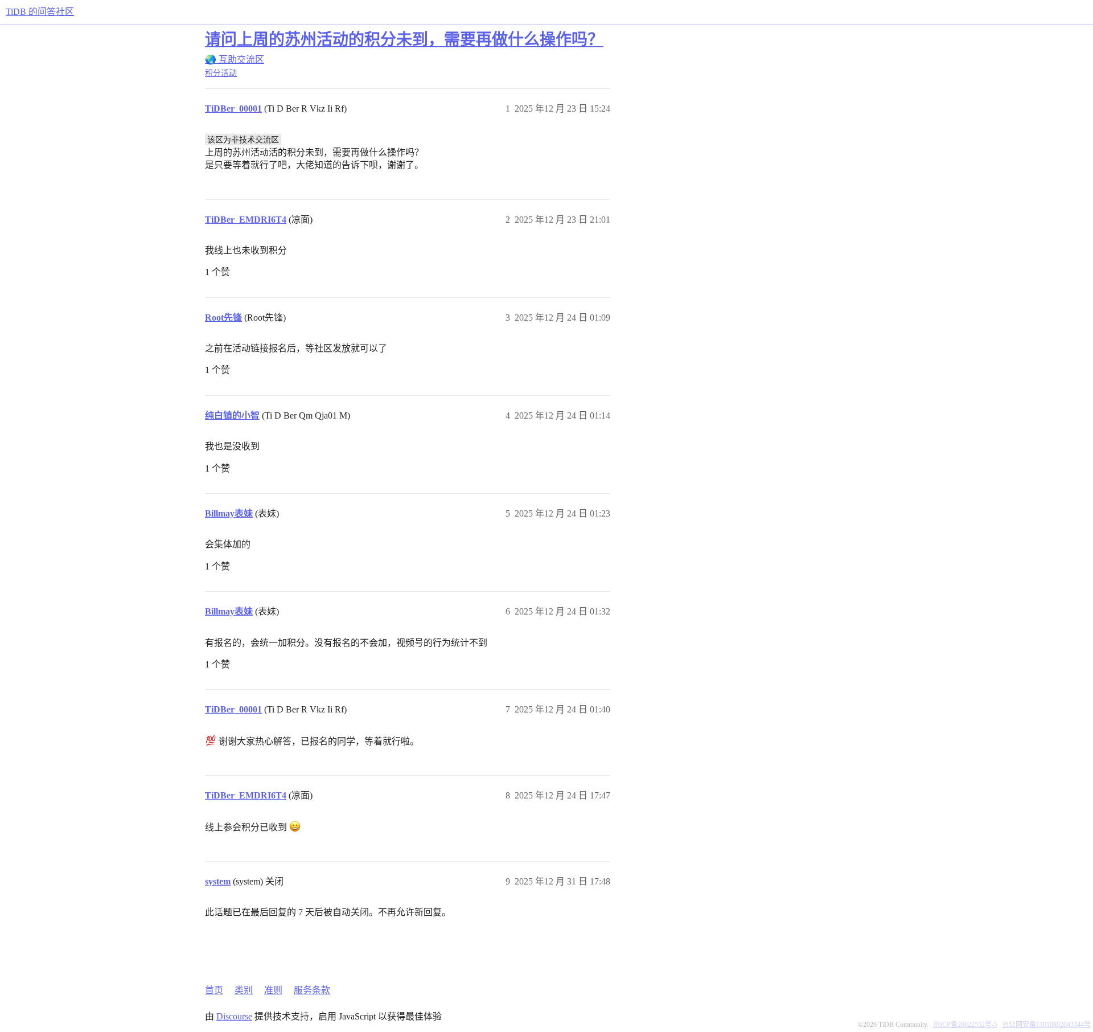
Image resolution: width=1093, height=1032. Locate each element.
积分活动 (221, 73)
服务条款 (312, 990)
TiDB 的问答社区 (40, 12)
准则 (273, 990)
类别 (244, 990)
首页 (214, 990)
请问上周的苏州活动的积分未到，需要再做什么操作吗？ (404, 39)
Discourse (234, 1016)
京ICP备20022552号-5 (965, 1025)
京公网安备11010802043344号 (1046, 1025)
